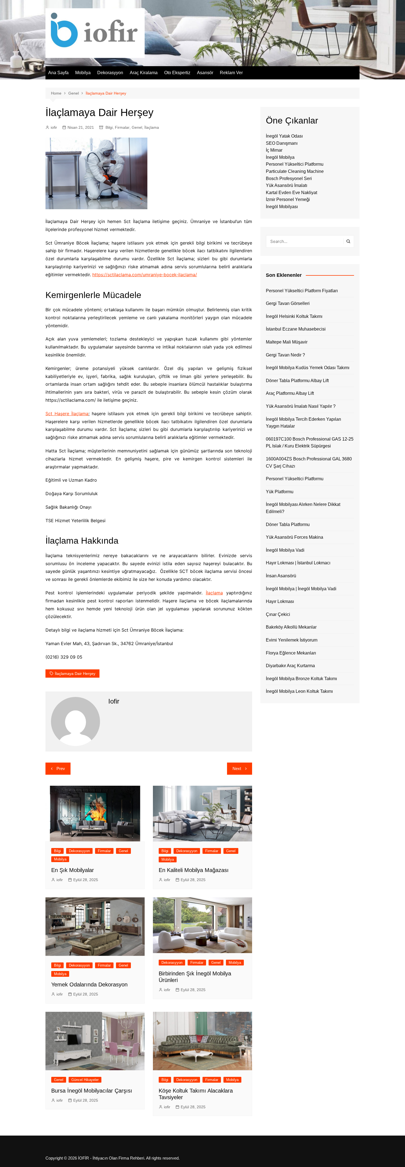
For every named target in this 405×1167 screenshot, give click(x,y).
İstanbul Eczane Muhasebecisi (296, 329)
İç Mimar (274, 150)
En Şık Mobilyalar (72, 870)
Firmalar (122, 127)
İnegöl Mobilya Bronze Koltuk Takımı (301, 678)
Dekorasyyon (110, 72)
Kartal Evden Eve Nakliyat (291, 192)
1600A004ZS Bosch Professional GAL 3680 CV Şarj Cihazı (309, 462)
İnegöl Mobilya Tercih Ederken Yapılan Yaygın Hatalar (303, 423)
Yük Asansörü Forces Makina (294, 537)
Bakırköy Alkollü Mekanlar (291, 627)
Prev (60, 768)
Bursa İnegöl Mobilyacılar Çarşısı (91, 1091)
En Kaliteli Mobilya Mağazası (194, 870)
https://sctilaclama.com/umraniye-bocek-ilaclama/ (144, 274)
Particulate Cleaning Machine (295, 171)
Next (237, 768)
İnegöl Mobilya (280, 157)
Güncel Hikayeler (85, 1080)
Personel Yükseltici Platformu (294, 164)
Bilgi (109, 127)
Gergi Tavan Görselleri (288, 303)
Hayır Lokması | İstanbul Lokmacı (298, 562)
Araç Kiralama (144, 72)
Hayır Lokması (280, 601)
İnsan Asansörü (281, 575)
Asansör (205, 72)
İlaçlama (151, 127)
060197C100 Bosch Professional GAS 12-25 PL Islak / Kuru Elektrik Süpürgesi (309, 443)
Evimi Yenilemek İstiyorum (291, 640)
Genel (137, 127)
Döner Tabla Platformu (288, 524)
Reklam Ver (231, 72)
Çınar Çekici (278, 614)
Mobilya (83, 72)
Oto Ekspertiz (177, 72)
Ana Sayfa (58, 72)
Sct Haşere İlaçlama (66, 413)
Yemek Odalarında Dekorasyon (89, 984)
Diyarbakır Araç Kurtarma (290, 665)
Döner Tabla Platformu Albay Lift (297, 380)
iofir (54, 127)
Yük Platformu (279, 491)
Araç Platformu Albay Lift (290, 393)
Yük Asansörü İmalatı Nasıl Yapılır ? (301, 406)
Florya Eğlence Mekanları (291, 653)
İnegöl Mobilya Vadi (285, 550)
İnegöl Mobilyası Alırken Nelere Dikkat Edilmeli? (303, 508)
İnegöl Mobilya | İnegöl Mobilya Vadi (301, 588)
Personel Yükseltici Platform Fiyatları (302, 290)
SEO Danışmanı (282, 143)
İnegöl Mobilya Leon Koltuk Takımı (299, 691)
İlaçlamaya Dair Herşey (75, 673)
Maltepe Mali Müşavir (286, 342)
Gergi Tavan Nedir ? (285, 355)
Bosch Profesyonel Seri (289, 178)
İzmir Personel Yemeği (288, 199)
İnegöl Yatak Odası (284, 136)
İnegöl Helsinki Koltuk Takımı (294, 316)
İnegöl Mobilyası (282, 206)
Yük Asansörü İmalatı (286, 185)
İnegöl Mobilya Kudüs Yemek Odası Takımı (307, 367)
